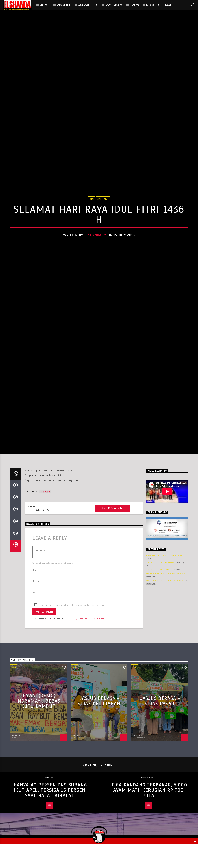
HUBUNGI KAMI (158, 5)
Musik (99, 216)
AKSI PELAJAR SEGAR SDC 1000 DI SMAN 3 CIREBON (165, 610)
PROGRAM (114, 5)
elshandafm (95, 252)
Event (92, 216)
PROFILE (64, 5)
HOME (44, 5)
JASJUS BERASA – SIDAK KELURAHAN (160, 599)
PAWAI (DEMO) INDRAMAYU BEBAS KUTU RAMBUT (165, 592)
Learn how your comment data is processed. (86, 655)
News (106, 216)
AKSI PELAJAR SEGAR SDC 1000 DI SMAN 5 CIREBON (165, 617)
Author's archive (113, 544)
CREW (134, 5)
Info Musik (45, 528)
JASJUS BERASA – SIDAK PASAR (158, 606)
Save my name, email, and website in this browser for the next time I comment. (74, 641)
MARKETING (88, 5)
